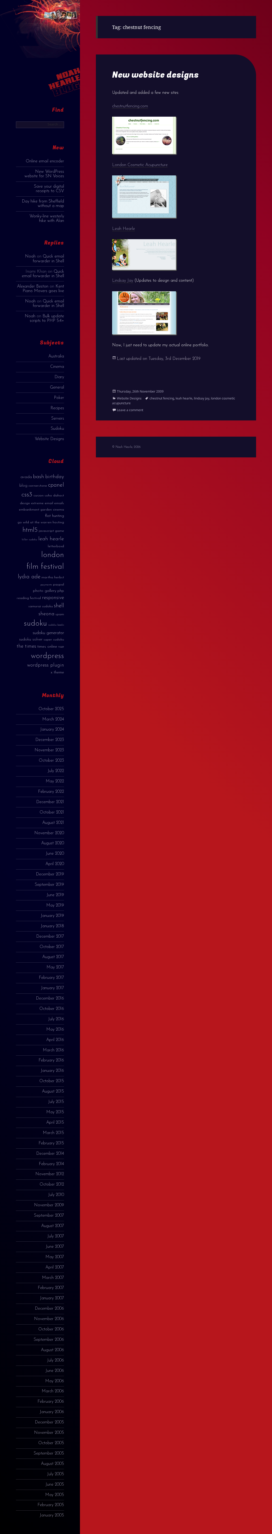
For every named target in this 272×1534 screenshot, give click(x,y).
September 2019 (49, 885)
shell (59, 606)
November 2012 (49, 1174)
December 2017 (50, 936)
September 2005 (49, 1453)
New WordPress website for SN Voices (44, 174)
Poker (59, 398)
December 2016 (50, 998)
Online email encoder (45, 161)
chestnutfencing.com (130, 106)
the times (26, 646)
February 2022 (51, 792)
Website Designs (49, 439)
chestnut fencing (162, 398)
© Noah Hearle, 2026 (126, 447)
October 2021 (52, 812)
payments (46, 584)
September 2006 (49, 1340)
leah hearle (51, 539)
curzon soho (42, 495)
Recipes (57, 408)
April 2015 (55, 1122)
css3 (27, 494)
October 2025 (51, 709)
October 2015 (51, 1081)
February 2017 (51, 978)
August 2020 (52, 843)
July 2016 (56, 1019)
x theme (57, 673)
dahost (58, 495)
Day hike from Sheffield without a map (43, 203)
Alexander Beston (32, 286)
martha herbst (52, 577)
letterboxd (56, 546)
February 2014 (51, 1164)
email (49, 503)
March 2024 (53, 719)
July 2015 (56, 1102)
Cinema (57, 367)
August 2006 (52, 1350)
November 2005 (49, 1433)
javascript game (51, 531)
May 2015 (55, 1112)
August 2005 (52, 1464)
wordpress (47, 656)
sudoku (35, 623)
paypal (58, 584)
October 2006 (51, 1329)
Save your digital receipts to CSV (49, 188)
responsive (53, 597)
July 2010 (56, 1195)
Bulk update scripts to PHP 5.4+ (47, 318)
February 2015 (51, 1143)
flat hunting (54, 516)
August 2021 (53, 823)
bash (38, 476)
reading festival (29, 598)
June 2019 (55, 895)
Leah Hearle (123, 229)
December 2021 (50, 802)
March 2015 (53, 1133)
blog (23, 486)
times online (47, 647)
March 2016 (53, 1050)
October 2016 (51, 1009)
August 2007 (52, 1226)
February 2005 (50, 1505)
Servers (57, 418)
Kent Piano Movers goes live (43, 288)
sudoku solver (30, 640)
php (60, 591)
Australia (56, 356)
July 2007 (55, 1236)
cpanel (56, 485)
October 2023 (51, 760)
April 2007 (54, 1267)
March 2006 (53, 1391)
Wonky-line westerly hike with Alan (46, 218)
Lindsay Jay (122, 281)
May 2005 (54, 1495)
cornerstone (37, 485)
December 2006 (49, 1309)
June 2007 (55, 1247)
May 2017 (55, 967)
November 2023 (49, 750)
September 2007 (49, 1215)
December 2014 (50, 1154)
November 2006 (49, 1319)
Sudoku (57, 429)
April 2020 (54, 864)
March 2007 (53, 1278)
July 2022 (56, 771)
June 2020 (55, 854)
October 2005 (51, 1443)
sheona (46, 614)
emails (59, 503)
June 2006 (54, 1371)
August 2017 (53, 957)
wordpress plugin (45, 665)
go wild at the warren (35, 522)
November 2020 (49, 833)
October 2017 (52, 947)
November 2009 (49, 1205)
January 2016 (52, 1071)
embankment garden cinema (41, 509)
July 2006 (55, 1360)
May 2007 (54, 1257)
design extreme (32, 503)
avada (26, 477)
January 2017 (52, 988)
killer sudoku (29, 539)
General (57, 387)
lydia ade (29, 577)
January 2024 (52, 729)
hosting (58, 522)
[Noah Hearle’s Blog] (60, 53)
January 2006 (52, 1412)
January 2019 (52, 916)
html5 (30, 530)
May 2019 (55, 905)
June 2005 (54, 1484)
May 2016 (55, 1029)
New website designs (155, 75)
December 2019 (50, 874)
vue (61, 647)
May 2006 (54, 1381)
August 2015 (53, 1091)
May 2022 (55, 781)
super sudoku (54, 639)
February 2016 (51, 1060)
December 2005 (49, 1422)
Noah (30, 256)
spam (60, 614)
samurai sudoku (40, 606)
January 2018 (52, 926)
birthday (54, 476)
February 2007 (51, 1288)
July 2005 (55, 1474)
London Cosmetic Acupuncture (140, 165)
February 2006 (50, 1402)
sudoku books (56, 624)
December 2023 (49, 740)
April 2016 (55, 1040)
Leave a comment (130, 410)
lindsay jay (201, 398)
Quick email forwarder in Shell (48, 258)
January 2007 (52, 1298)
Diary (59, 377)
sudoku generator (48, 633)
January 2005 (52, 1515)
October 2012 (52, 1184)
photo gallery (44, 591)
